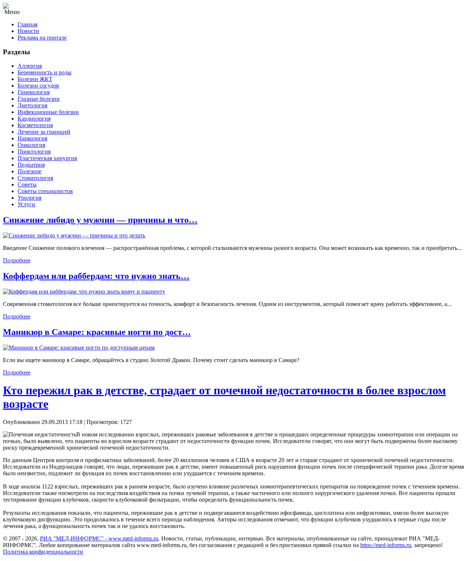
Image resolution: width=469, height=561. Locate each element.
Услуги (26, 204)
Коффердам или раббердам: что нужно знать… (96, 276)
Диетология (32, 105)
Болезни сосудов (38, 85)
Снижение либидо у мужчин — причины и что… (100, 220)
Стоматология (35, 178)
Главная (27, 24)
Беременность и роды (44, 72)
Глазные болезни (39, 99)
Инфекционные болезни (48, 112)
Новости (28, 31)
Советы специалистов (45, 191)
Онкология (31, 145)
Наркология (32, 138)
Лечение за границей (44, 132)
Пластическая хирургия (47, 158)
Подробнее (16, 260)
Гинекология (33, 92)
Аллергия (30, 66)
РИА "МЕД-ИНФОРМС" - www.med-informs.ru (99, 538)
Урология (29, 198)
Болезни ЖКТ (35, 79)
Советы (27, 184)
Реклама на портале (42, 37)
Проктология (34, 151)
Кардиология (34, 118)
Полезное (29, 171)
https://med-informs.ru (385, 545)
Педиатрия (31, 165)
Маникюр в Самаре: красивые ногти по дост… (97, 332)
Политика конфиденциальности (43, 552)
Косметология (35, 125)
